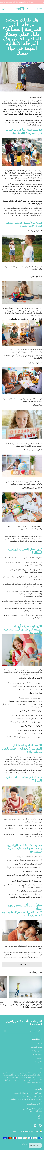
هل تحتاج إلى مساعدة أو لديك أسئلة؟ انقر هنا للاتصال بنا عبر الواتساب (19, 2)
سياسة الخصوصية (36, 1047)
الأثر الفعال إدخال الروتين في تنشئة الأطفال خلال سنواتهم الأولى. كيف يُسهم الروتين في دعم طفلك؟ (26, 1004)
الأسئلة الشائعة (37, 1054)
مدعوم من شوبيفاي (25, 1144)
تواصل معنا (38, 1062)
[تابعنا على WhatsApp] (35, 1125)
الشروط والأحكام (36, 1051)
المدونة (39, 1058)
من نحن (39, 1043)
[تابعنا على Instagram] (40, 1125)
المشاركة (20, 964)
